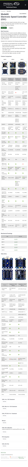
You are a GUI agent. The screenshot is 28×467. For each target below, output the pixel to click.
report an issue (21, 458)
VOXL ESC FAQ (5, 444)
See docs (4, 401)
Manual (3, 420)
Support (11, 27)
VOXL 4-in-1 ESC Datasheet (8, 399)
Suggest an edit (20, 456)
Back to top (3, 452)
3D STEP (15, 239)
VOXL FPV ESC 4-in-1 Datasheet (9, 413)
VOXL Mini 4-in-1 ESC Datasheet (9, 406)
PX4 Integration (5, 436)
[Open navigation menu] (25, 5)
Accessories (3, 11)
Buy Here (4, 27)
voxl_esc (3, 199)
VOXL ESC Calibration (7, 427)
